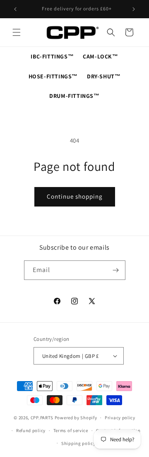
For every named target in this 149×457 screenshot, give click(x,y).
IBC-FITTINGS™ (52, 56)
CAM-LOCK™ (100, 56)
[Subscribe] (116, 270)
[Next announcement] (134, 9)
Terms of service (70, 430)
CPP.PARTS (42, 418)
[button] (16, 32)
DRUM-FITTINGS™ (74, 96)
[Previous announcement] (15, 9)
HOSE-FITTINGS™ (53, 76)
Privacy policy (120, 418)
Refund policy (31, 430)
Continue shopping (75, 196)
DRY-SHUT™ (103, 76)
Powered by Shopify (76, 418)
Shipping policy (78, 443)
